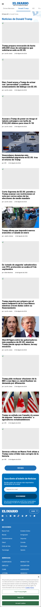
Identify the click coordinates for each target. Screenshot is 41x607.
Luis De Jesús (8, 53)
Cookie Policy (29, 587)
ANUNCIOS (23, 573)
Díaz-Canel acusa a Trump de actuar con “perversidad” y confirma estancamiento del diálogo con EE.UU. (19, 84)
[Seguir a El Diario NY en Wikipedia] (30, 516)
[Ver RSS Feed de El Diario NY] (3, 520)
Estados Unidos (25, 531)
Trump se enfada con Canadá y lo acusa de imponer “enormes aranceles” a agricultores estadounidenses (20, 417)
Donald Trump (23, 8)
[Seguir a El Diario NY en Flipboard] (26, 516)
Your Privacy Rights (20, 591)
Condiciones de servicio (27, 502)
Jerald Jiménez (8, 236)
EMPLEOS (5, 565)
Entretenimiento (7, 538)
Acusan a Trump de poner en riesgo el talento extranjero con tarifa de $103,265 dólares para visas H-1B (19, 121)
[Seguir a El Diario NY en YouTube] (15, 516)
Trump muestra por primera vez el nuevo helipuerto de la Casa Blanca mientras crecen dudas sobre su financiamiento (18, 304)
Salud (4, 542)
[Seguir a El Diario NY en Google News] (22, 516)
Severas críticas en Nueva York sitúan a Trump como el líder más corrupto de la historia (20, 453)
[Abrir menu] (3, 4)
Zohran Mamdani (8, 8)
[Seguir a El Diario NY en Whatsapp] (34, 516)
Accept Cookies (21, 603)
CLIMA (4, 569)
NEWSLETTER (24, 562)
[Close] (38, 577)
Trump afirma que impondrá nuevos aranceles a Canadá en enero (18, 231)
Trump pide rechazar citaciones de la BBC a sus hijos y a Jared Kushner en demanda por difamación (19, 381)
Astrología (23, 546)
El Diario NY (5, 14)
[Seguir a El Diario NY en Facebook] (3, 516)
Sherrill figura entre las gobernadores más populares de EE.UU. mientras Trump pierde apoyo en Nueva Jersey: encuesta (19, 343)
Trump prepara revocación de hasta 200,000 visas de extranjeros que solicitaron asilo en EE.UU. (18, 48)
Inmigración (24, 535)
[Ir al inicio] (10, 511)
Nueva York (5, 531)
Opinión (22, 550)
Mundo (4, 535)
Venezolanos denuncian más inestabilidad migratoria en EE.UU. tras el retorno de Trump (20, 157)
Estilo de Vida (6, 546)
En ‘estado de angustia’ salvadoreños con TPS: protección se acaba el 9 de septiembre (19, 267)
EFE (5, 163)
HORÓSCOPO (24, 569)
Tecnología (5, 550)
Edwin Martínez (8, 272)
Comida (22, 542)
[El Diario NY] (20, 4)
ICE (33, 8)
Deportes (23, 538)
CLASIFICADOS (6, 562)
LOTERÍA (5, 573)
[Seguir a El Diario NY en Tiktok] (18, 516)
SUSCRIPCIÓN (24, 565)
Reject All (20, 597)
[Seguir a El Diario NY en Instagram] (11, 516)
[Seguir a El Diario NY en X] (7, 516)
